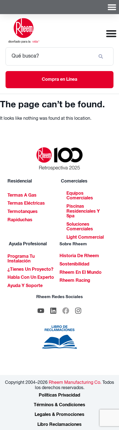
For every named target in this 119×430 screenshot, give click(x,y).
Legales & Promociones (59, 415)
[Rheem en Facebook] (65, 310)
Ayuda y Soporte (25, 286)
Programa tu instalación (21, 259)
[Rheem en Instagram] (78, 310)
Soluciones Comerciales (79, 227)
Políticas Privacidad (59, 395)
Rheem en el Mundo (81, 273)
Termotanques (22, 212)
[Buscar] (102, 56)
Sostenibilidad (74, 264)
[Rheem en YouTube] (40, 310)
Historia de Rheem (79, 256)
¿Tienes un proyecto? (30, 270)
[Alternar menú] (111, 7)
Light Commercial (85, 238)
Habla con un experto (30, 278)
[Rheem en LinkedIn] (53, 310)
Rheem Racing (75, 281)
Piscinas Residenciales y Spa (83, 212)
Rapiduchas (19, 220)
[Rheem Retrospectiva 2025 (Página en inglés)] (59, 159)
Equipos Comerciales (79, 196)
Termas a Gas (22, 196)
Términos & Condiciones (59, 405)
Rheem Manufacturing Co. (74, 383)
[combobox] (49, 56)
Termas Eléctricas (26, 204)
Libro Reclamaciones (59, 425)
